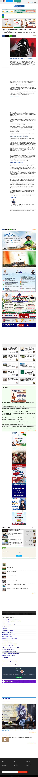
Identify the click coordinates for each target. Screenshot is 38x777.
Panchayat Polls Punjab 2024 (7, 659)
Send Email (14, 36)
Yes (4, 552)
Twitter (7, 36)
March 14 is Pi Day (10, 567)
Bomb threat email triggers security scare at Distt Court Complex (12, 419)
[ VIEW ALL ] (34, 593)
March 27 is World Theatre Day (12, 580)
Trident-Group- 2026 (6, 622)
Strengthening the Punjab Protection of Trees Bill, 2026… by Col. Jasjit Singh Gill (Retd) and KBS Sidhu (12, 364)
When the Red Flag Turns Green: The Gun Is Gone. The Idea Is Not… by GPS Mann (13, 371)
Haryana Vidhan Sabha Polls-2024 (8, 662)
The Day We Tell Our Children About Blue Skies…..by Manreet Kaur (13, 379)
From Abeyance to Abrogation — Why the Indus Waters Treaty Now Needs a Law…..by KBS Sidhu (30, 356)
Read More (19, 677)
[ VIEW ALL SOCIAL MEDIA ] (32, 743)
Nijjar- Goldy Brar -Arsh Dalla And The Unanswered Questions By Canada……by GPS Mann (13, 348)
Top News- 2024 (5, 657)
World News (15, 764)
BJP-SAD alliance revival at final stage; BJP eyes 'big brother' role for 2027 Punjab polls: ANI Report (18, 426)
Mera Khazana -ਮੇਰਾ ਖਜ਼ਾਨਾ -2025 (8, 634)
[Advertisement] (5, 52)
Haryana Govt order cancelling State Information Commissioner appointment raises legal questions (18, 417)
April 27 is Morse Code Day (11, 571)
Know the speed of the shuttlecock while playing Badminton (16, 584)
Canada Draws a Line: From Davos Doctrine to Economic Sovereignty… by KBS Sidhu (12, 356)
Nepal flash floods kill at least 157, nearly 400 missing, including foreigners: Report (15, 408)
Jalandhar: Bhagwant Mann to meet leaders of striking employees (13, 406)
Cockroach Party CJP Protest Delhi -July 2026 (11, 621)
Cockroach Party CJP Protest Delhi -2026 (10, 619)
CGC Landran (4, 628)
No (20, 552)
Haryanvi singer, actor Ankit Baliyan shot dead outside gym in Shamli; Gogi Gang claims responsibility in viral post (18, 404)
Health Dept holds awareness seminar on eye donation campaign (13, 424)
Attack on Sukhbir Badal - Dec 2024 (9, 645)
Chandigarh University (6, 626)
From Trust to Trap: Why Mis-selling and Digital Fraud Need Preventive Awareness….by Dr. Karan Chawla (29, 349)
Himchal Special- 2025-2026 (7, 630)
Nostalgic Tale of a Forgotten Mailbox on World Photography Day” (17, 588)
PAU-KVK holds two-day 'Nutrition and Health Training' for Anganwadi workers (15, 421)
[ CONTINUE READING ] (32, 732)
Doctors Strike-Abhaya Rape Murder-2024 (10, 664)
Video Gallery (27, 765)
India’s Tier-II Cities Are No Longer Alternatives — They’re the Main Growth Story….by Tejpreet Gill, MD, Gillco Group (29, 372)
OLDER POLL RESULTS (32, 557)
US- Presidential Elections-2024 (8, 649)
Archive (3, 764)
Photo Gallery (15, 765)
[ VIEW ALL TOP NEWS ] (32, 430)
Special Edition (6, 698)
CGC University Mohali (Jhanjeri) (8, 624)
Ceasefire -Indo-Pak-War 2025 (8, 640)
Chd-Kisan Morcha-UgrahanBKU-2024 (9, 661)
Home (2, 761)
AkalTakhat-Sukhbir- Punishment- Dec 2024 (10, 647)
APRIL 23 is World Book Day (11, 575)
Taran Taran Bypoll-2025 (7, 636)
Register (35, 2)
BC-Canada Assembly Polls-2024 (8, 655)
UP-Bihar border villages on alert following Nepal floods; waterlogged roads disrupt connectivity (18, 402)
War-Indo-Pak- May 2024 (7, 642)
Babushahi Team (4, 765)
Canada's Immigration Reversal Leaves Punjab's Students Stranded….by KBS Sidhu (30, 379)
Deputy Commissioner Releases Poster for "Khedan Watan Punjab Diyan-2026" (15, 411)
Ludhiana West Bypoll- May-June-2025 (9, 638)
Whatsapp (10, 36)
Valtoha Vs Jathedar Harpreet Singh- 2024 (10, 653)
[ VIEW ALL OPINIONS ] (18, 545)
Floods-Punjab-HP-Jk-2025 (7, 632)
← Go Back (34, 35)
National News (28, 761)
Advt (14, 761)
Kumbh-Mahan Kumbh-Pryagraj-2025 (9, 643)
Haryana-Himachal (28, 764)
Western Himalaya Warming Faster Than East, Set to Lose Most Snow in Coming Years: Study (29, 364)
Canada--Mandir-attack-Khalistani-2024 (10, 651)
